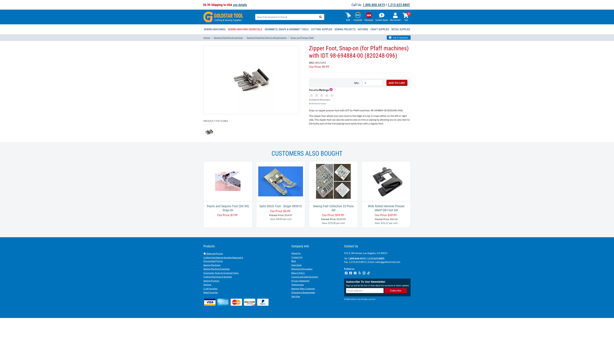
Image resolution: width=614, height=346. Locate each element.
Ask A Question (400, 37)
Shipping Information (301, 269)
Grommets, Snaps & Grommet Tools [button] (287, 29)
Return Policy (298, 273)
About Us (296, 253)
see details (240, 5)
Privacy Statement (300, 280)
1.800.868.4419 (374, 5)
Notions (207, 284)
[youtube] (364, 272)
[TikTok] (368, 272)
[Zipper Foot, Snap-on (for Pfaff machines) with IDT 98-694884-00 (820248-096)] (251, 79)
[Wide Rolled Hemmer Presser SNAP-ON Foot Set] (386, 180)
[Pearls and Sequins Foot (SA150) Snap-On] (228, 180)
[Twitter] (346, 272)
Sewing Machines (211, 265)
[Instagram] (355, 272)
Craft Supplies (210, 288)
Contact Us (296, 257)
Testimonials (297, 284)
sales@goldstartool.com (387, 261)
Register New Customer (303, 288)
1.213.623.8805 (399, 5)
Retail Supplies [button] (400, 29)
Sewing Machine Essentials (216, 269)
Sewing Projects (211, 280)
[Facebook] (351, 272)
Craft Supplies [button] (379, 29)
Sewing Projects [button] (345, 29)
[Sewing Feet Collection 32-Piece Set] (333, 180)
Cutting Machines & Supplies (217, 276)
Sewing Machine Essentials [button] (245, 29)
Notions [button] (363, 29)
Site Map (295, 296)
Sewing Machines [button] (214, 29)
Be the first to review (317, 103)
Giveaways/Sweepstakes (303, 292)
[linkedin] (360, 272)
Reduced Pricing (214, 253)
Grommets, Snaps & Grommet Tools (221, 273)
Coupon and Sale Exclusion (304, 276)
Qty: (356, 82)
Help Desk (296, 265)
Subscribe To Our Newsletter (365, 281)
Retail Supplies (210, 292)
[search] (320, 17)
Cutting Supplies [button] (321, 29)
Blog (293, 261)
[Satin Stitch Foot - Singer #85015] (280, 180)
